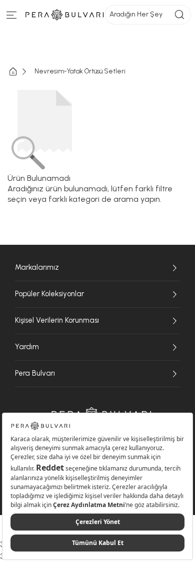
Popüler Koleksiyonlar (49, 293)
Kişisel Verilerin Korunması (57, 320)
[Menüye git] (12, 17)
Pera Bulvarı (35, 373)
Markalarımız (37, 267)
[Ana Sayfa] (21, 71)
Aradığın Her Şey (136, 14)
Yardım (27, 346)
